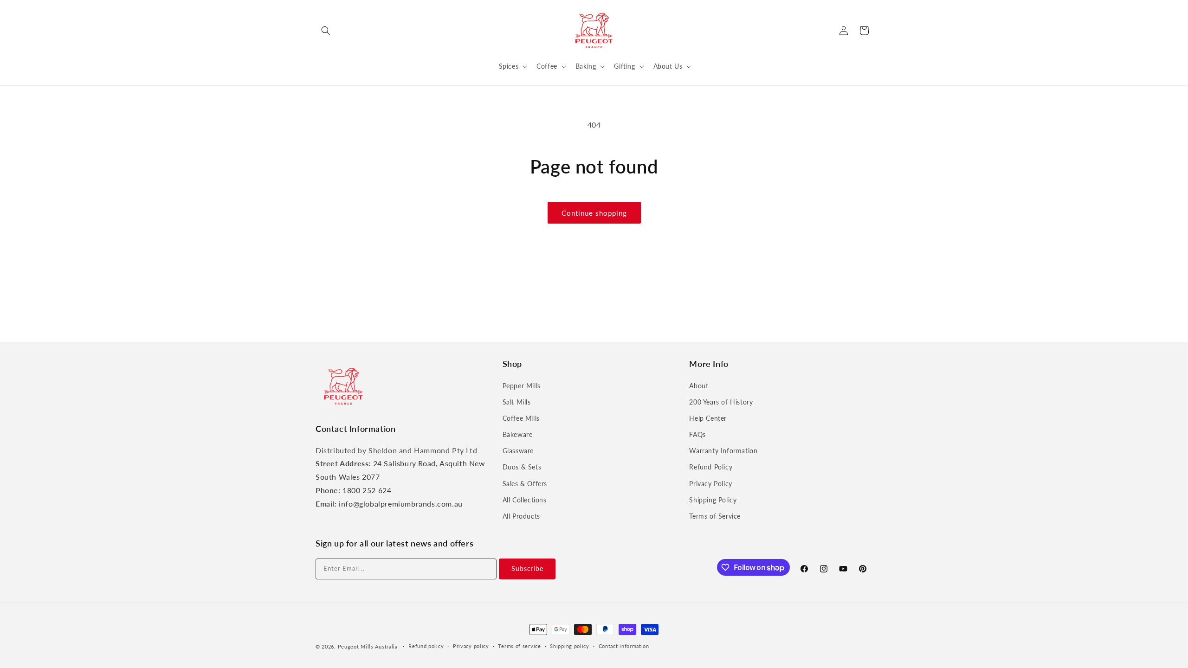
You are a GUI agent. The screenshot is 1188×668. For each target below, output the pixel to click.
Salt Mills (517, 402)
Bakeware (518, 434)
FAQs (697, 434)
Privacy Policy (710, 484)
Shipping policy (569, 646)
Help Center (708, 418)
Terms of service (519, 646)
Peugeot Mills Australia (368, 646)
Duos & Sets (522, 467)
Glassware (518, 451)
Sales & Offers (525, 484)
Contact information (624, 646)
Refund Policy (710, 467)
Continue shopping (594, 213)
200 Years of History (721, 402)
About (698, 386)
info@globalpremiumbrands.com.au (401, 503)
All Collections (525, 500)
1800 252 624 (366, 490)
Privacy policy (471, 646)
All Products (521, 516)
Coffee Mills (521, 418)
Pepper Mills (522, 386)
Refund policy (426, 646)
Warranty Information (723, 451)
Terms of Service (715, 516)
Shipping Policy (712, 500)
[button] (326, 30)
